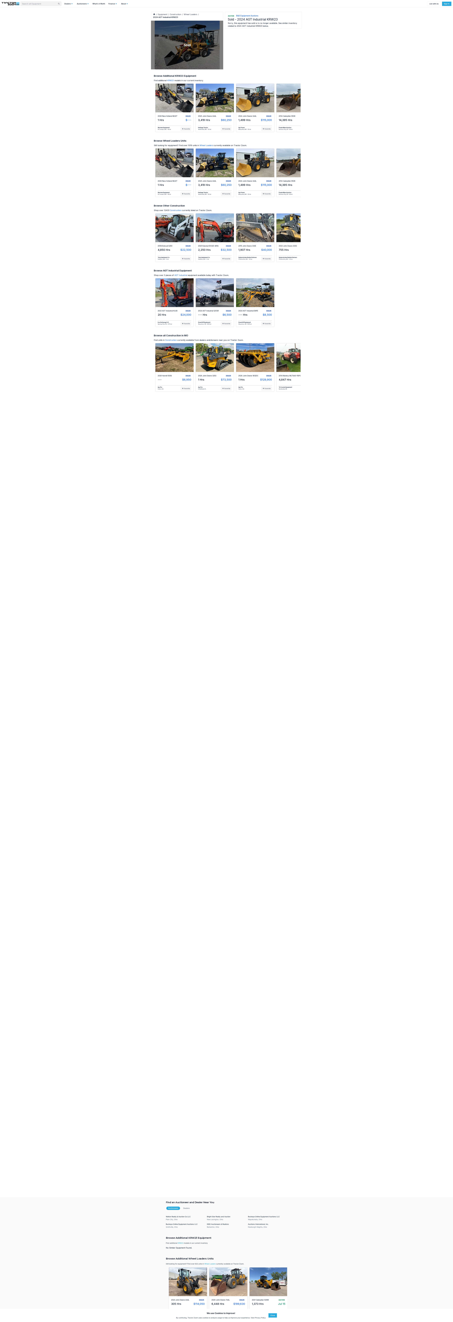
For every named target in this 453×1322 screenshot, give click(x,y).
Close (272, 1315)
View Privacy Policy (258, 1318)
